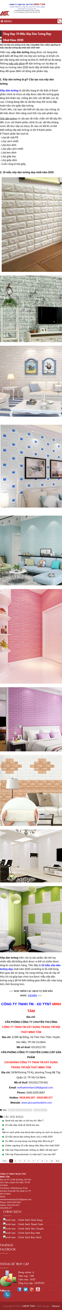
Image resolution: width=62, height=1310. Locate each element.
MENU (7, 21)
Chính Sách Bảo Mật (28, 1232)
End (57, 1161)
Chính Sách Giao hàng (29, 1219)
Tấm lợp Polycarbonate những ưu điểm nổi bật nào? (31, 1150)
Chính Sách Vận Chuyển (30, 1228)
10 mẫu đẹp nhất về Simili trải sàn (22, 1125)
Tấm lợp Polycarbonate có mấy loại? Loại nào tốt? (30, 1154)
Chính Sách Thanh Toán (30, 1224)
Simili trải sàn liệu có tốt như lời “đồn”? (24, 1120)
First (5, 1161)
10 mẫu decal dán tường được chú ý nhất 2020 (29, 1136)
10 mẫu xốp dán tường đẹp (20, 1110)
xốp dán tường (40, 1110)
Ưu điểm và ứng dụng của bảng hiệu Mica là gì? (29, 1141)
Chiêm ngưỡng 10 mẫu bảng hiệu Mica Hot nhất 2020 (32, 1145)
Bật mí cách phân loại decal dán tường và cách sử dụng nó (32, 1132)
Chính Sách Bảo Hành (29, 1237)
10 (52, 1161)
